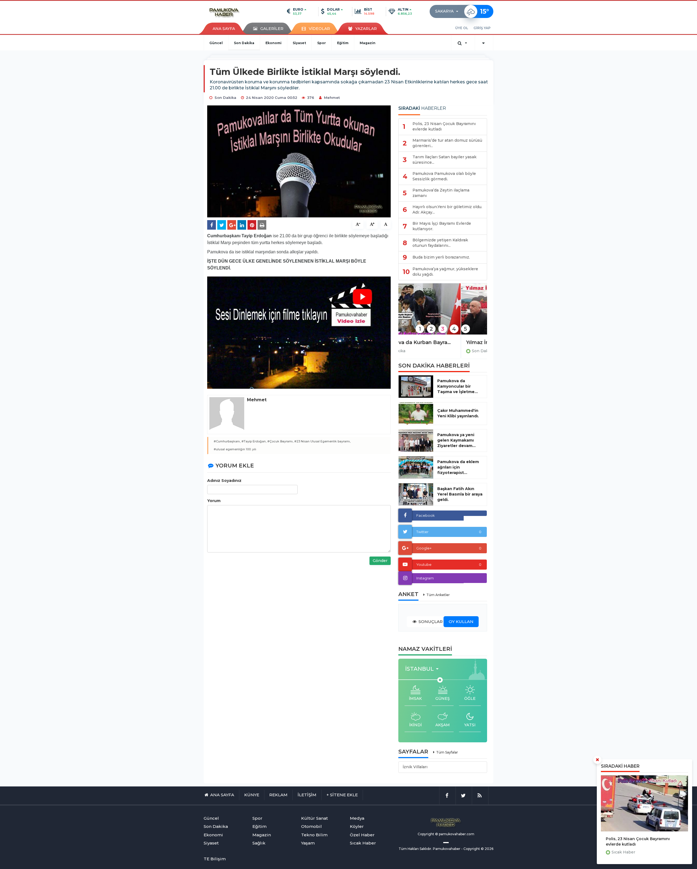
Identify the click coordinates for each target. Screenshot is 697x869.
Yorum (214, 500)
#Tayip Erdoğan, (254, 441)
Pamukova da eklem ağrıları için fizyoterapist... (458, 467)
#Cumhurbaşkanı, (227, 441)
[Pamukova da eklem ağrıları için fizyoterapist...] (416, 467)
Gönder (380, 560)
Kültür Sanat (314, 818)
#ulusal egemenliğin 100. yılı (235, 449)
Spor (321, 43)
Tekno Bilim (314, 834)
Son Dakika (244, 43)
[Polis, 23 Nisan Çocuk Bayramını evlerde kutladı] (644, 803)
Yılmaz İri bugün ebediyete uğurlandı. (442, 342)
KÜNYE (251, 794)
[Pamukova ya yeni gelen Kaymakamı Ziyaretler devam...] (416, 440)
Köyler (357, 826)
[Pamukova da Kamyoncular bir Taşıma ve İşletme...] (416, 386)
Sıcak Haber (623, 852)
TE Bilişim (215, 858)
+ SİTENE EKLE (342, 794)
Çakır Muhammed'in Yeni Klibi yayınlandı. (458, 413)
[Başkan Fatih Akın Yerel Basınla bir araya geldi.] (416, 494)
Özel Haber (362, 834)
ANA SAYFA (224, 28)
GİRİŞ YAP (482, 28)
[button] (448, 11)
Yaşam (308, 843)
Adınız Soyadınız (224, 480)
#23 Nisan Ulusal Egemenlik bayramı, (322, 441)
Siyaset (299, 43)
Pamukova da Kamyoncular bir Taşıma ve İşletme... (457, 386)
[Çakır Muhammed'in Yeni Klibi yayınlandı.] (416, 413)
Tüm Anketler (438, 595)
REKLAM (278, 794)
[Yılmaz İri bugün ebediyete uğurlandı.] (443, 312)
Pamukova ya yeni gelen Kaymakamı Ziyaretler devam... (456, 440)
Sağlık (258, 843)
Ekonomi (273, 43)
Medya (357, 818)
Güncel (216, 43)
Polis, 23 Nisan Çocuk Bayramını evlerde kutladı (638, 841)
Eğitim (342, 43)
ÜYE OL (461, 28)
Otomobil (311, 826)
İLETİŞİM (307, 794)
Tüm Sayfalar (447, 752)
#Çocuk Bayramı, (280, 441)
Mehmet (332, 97)
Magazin (367, 43)
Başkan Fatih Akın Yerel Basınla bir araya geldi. (459, 494)
